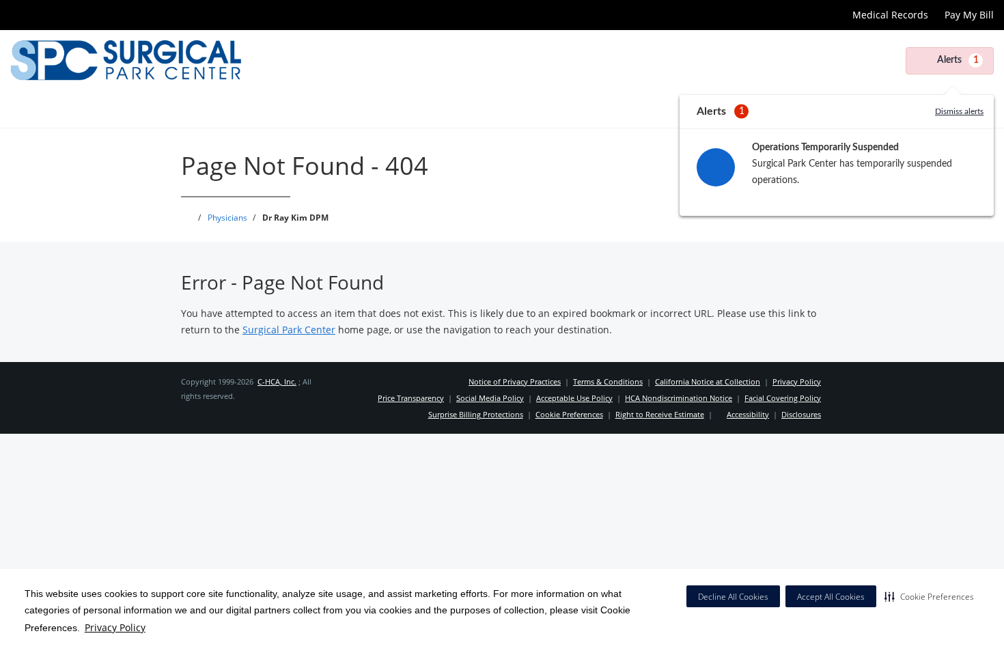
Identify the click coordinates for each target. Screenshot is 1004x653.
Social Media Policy (490, 398)
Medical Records (890, 14)
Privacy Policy (115, 627)
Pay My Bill (969, 14)
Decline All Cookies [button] (733, 596)
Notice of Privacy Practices (515, 381)
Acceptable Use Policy (574, 398)
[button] (929, 596)
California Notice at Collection (707, 381)
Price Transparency (411, 398)
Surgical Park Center (288, 329)
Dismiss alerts (959, 111)
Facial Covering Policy (782, 398)
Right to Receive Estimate (659, 414)
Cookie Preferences (569, 414)
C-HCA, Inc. (276, 381)
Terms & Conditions (608, 381)
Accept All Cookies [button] (831, 596)
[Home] (19, 109)
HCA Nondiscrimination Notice (678, 398)
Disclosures (801, 414)
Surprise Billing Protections (475, 414)
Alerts (958, 60)
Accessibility (748, 414)
